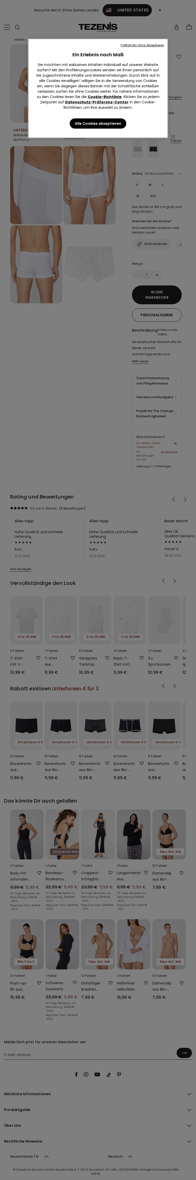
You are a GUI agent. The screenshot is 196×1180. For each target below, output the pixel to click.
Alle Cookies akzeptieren (98, 123)
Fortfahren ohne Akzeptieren (142, 45)
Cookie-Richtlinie (105, 96)
